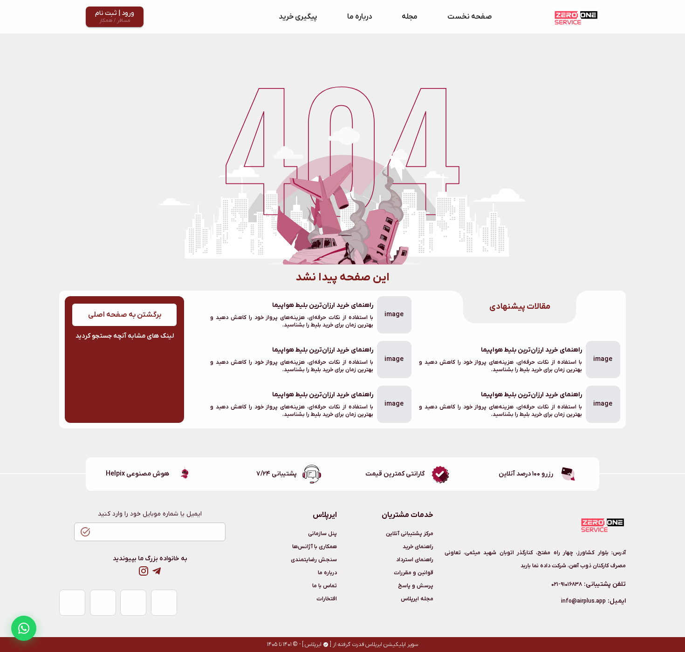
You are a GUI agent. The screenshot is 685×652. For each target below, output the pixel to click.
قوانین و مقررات (413, 573)
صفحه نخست (469, 16)
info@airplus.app (583, 601)
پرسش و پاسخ (415, 586)
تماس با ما (324, 586)
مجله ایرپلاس (417, 599)
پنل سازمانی (322, 533)
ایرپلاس (313, 644)
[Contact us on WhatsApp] (23, 628)
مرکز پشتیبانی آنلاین (409, 533)
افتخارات (326, 599)
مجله (410, 16)
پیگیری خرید (298, 16)
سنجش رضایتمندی (314, 560)
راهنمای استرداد (414, 560)
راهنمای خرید (418, 546)
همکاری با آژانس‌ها (314, 546)
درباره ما (359, 16)
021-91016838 (566, 584)
